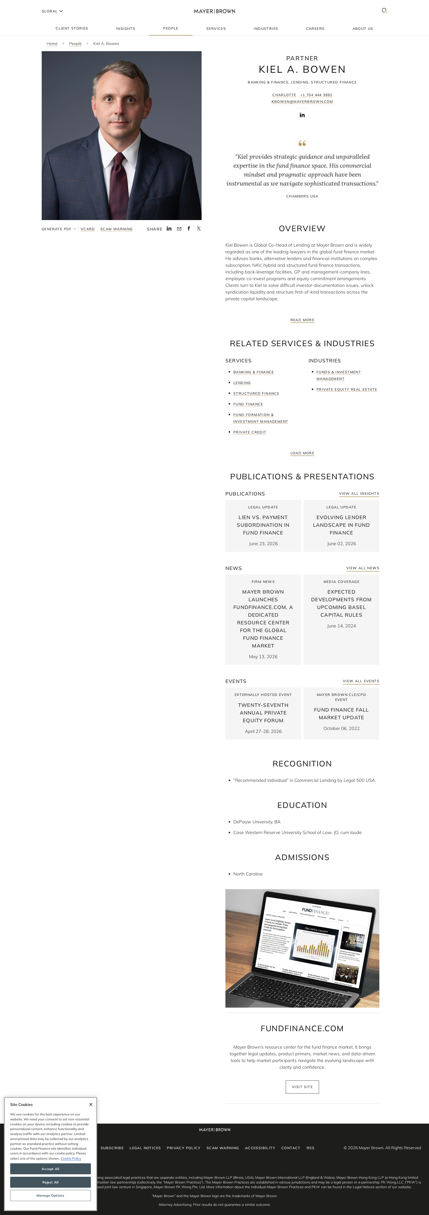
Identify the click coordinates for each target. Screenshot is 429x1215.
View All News (362, 568)
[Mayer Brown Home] (214, 11)
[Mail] (179, 229)
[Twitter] (199, 230)
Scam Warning (116, 229)
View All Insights (359, 493)
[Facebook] (189, 229)
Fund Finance (248, 404)
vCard (88, 229)
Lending (242, 382)
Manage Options (50, 1196)
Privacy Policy (184, 1148)
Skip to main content (24, 4)
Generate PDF (57, 229)
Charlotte (284, 95)
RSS (311, 1148)
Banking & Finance (253, 372)
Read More (302, 320)
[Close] (90, 1104)
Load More (302, 453)
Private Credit (250, 432)
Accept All (50, 1169)
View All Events (361, 681)
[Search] (384, 11)
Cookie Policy (71, 1158)
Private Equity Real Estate (347, 389)
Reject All (50, 1182)
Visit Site (302, 1087)
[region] (50, 1154)
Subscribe (112, 1148)
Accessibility (260, 1148)
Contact (291, 1148)
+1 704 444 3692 (316, 95)
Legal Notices (145, 1148)
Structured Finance (256, 393)
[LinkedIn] (169, 229)
